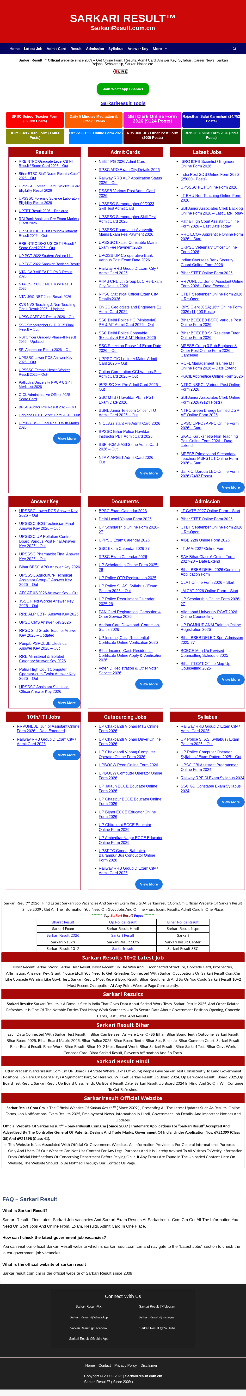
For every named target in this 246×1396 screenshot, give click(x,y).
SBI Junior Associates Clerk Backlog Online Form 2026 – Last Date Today (212, 210)
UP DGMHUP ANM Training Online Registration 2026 (211, 627)
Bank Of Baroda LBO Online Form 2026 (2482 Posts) (210, 473)
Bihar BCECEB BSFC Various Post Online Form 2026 (211, 322)
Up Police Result (123, 922)
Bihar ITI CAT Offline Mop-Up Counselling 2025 (205, 665)
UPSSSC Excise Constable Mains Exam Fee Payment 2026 (128, 244)
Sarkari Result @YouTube (157, 1328)
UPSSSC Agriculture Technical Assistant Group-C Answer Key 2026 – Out (45, 580)
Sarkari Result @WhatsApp (89, 1317)
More (157, 48)
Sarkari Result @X (89, 1306)
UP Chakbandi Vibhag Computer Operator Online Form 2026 (127, 754)
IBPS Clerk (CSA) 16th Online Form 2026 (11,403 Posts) (211, 309)
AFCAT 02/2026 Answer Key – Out (48, 593)
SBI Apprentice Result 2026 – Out (45, 350)
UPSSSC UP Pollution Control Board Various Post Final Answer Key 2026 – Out (47, 541)
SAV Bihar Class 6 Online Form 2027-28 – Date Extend (207, 558)
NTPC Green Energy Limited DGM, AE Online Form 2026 (210, 412)
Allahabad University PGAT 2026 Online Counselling (209, 614)
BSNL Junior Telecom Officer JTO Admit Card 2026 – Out (127, 412)
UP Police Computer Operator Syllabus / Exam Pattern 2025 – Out (211, 754)
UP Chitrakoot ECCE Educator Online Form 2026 (125, 827)
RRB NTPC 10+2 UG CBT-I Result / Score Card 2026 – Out (47, 245)
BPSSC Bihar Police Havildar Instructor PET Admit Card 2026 (126, 433)
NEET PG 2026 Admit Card (122, 161)
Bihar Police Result (183, 922)
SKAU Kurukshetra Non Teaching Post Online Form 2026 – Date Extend (209, 441)
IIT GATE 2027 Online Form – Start (210, 511)
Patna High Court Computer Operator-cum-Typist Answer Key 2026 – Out (47, 674)
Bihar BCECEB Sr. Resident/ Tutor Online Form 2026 (210, 335)
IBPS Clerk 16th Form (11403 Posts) (35, 135)
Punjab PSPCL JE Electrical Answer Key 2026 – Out (43, 645)
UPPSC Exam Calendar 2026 (124, 540)
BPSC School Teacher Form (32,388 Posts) (35, 118)
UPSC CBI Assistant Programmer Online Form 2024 (209, 767)
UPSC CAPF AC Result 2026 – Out (46, 317)
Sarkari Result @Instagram (157, 1317)
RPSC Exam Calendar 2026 (123, 556)
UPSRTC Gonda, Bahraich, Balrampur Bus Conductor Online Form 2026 (127, 855)
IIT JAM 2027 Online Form (203, 548)
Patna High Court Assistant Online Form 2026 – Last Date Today (210, 223)
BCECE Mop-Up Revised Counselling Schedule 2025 (204, 652)
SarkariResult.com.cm (143, 1376)
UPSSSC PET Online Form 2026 (96, 133)
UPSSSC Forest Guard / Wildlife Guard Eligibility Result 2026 (49, 188)
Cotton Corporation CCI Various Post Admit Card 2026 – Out (130, 373)
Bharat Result (63, 922)
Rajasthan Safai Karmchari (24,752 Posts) (211, 118)
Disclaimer (149, 1365)
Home (15, 48)
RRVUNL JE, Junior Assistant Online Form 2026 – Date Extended (212, 283)
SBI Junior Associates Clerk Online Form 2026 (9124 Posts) (210, 399)
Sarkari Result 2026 (63, 935)
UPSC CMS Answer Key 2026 (45, 622)
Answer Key (138, 48)
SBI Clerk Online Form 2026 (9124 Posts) (152, 118)
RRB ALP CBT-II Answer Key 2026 (49, 614)
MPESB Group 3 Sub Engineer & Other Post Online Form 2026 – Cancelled (209, 350)
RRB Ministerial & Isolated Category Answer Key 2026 (42, 658)
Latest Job (33, 48)
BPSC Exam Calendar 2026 (123, 511)
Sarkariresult (123, 949)
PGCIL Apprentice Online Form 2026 (212, 376)
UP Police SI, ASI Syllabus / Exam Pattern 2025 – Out (128, 588)
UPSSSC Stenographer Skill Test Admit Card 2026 (127, 219)
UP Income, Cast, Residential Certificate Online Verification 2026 (128, 639)
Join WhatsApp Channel (123, 89)
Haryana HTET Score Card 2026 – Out (49, 415)
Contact (104, 1365)
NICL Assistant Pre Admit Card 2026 (129, 423)
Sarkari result (122, 935)
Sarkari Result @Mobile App (88, 1339)
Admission (95, 48)
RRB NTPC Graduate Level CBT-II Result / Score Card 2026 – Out (46, 163)
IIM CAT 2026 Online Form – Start (209, 591)
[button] (235, 48)
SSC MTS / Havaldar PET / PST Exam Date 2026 (126, 399)
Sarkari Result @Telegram (157, 1306)
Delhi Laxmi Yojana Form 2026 (125, 519)
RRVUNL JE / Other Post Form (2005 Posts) (152, 135)
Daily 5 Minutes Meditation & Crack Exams (94, 118)
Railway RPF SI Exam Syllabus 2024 (212, 778)
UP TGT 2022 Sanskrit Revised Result (49, 264)
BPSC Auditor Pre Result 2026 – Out (47, 407)
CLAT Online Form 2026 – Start (207, 582)
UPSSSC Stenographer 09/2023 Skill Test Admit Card (126, 206)
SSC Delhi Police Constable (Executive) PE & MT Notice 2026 (127, 335)
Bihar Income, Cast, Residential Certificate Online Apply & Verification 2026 (130, 655)
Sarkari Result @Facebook (88, 1328)
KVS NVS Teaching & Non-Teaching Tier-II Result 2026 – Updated (47, 306)
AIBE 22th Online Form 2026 (205, 540)
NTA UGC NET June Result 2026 (45, 297)
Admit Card (56, 48)
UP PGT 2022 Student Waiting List (46, 256)
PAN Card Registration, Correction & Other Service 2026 (130, 614)
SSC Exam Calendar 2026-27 (124, 548)
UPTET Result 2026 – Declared (43, 211)
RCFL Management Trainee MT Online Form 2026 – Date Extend (209, 365)
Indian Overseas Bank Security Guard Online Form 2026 (207, 262)
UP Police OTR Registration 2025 (127, 578)
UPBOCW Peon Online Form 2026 (128, 765)
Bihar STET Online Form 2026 (207, 273)
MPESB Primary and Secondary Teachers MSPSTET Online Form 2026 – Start (209, 458)
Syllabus (115, 48)
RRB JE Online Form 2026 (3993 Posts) (211, 135)
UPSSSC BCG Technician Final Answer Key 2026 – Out (46, 525)
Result (76, 48)
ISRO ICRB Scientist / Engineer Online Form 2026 (207, 163)
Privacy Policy (125, 1365)
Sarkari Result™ (123, 18)
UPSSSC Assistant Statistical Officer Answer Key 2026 (44, 689)
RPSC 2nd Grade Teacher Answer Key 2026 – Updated (48, 632)
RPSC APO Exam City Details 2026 (129, 169)
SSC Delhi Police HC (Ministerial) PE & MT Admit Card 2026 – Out (127, 322)
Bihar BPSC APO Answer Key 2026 (49, 567)
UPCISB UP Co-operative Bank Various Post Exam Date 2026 (126, 257)
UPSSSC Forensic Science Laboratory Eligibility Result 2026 (49, 200)
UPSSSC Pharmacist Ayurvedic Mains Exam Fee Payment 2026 (126, 232)
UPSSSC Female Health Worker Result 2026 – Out (44, 372)
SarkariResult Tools (123, 103)
